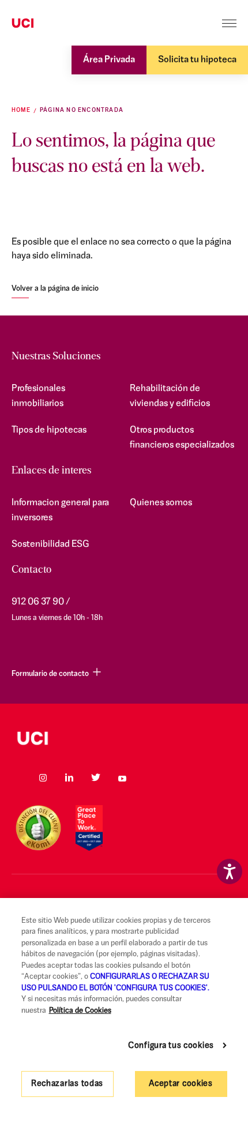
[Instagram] (42, 777)
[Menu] (229, 23)
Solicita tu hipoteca (197, 60)
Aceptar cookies (181, 1084)
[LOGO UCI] (124, 738)
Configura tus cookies (171, 1046)
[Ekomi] (38, 828)
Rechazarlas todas (67, 1084)
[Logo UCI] (45, 23)
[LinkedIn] (69, 777)
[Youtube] (122, 777)
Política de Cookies (80, 1010)
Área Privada (109, 60)
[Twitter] (95, 777)
